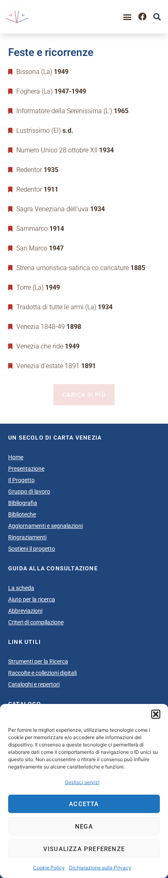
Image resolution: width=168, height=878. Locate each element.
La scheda (21, 588)
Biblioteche (22, 514)
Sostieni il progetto (31, 548)
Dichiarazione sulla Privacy (100, 868)
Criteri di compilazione (36, 622)
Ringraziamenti (27, 537)
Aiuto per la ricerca (31, 599)
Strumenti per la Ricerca (38, 661)
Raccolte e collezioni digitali (42, 673)
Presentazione (26, 468)
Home (15, 457)
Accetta (84, 804)
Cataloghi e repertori (34, 684)
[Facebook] (142, 17)
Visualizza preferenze (84, 849)
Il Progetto (21, 480)
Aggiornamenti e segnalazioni (45, 526)
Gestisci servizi (82, 782)
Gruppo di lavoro (29, 491)
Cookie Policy (49, 868)
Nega (84, 826)
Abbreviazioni (25, 611)
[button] (156, 714)
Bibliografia (22, 503)
